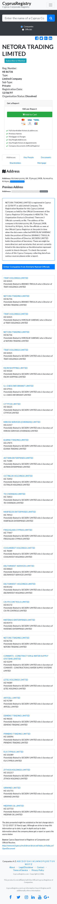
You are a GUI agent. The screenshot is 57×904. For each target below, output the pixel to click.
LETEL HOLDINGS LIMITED (16, 680)
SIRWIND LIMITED (12, 788)
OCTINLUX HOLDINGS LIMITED (18, 476)
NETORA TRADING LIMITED (16, 296)
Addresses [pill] (10, 157)
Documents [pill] (46, 157)
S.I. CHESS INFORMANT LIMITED (18, 386)
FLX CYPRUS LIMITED (13, 752)
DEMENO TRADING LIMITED (17, 716)
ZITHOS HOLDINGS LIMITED (17, 770)
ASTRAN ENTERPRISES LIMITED (18, 458)
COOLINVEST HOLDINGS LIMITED (19, 548)
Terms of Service (20, 870)
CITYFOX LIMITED (12, 404)
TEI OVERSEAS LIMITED (14, 494)
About (12, 867)
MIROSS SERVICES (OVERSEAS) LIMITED (22, 422)
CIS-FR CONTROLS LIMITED (16, 602)
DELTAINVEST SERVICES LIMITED (19, 566)
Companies (28, 26)
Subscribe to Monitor (15, 60)
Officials (28, 29)
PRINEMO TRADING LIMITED (17, 734)
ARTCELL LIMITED (12, 698)
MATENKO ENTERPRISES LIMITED (19, 620)
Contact (40, 867)
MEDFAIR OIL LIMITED (14, 806)
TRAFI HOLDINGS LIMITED (16, 278)
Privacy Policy (38, 870)
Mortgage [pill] (41, 163)
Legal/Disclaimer (26, 867)
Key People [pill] (29, 157)
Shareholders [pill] (15, 163)
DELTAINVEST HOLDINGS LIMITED (20, 584)
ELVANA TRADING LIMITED (16, 440)
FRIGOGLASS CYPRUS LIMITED (18, 530)
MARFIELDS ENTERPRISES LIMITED (20, 512)
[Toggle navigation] (50, 5)
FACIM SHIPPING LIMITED (15, 368)
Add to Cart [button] (31, 114)
